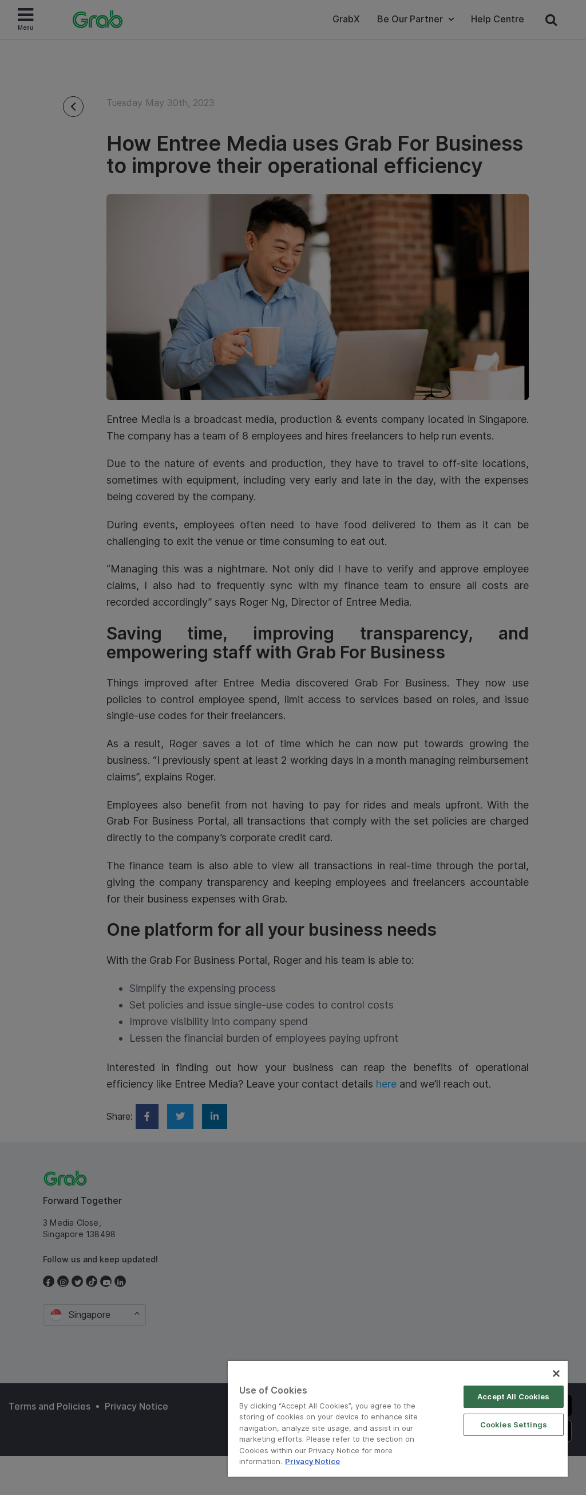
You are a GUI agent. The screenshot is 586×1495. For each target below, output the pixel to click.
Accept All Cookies (513, 1396)
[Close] (556, 1373)
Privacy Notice (312, 1461)
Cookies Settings (513, 1424)
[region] (398, 1419)
